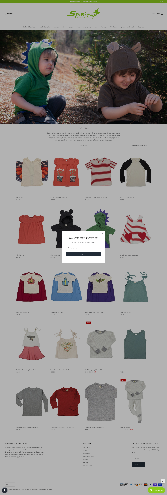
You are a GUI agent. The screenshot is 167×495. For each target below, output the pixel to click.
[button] (5, 490)
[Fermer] (102, 233)
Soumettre (83, 254)
